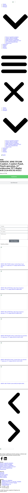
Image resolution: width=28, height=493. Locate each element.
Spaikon (4, 46)
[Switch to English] (3, 155)
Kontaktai (5, 48)
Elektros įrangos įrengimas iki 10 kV (13, 40)
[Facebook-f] (1, 458)
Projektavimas (8, 43)
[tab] (14, 176)
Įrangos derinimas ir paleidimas (12, 39)
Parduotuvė (5, 44)
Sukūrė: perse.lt (3, 491)
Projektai (5, 45)
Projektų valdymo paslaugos (11, 38)
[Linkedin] (5, 458)
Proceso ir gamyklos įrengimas (12, 37)
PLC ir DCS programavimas (11, 41)
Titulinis (4, 4)
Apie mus (5, 5)
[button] (14, 78)
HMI (1, 160)
